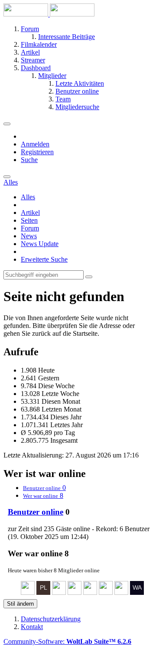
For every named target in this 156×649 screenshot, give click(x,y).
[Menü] (6, 124)
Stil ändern (20, 603)
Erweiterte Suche (44, 259)
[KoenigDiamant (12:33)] (106, 592)
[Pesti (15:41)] (74, 592)
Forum (30, 228)
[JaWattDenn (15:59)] (59, 592)
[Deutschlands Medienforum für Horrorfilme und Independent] (48, 14)
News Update (39, 243)
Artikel (30, 212)
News (29, 236)
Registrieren (37, 152)
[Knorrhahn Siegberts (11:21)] (121, 592)
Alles (28, 197)
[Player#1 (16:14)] (43, 592)
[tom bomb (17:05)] (28, 592)
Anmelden (35, 144)
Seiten (29, 220)
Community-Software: (67, 641)
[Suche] (6, 176)
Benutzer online (35, 511)
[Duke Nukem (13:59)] (90, 592)
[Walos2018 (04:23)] (137, 592)
